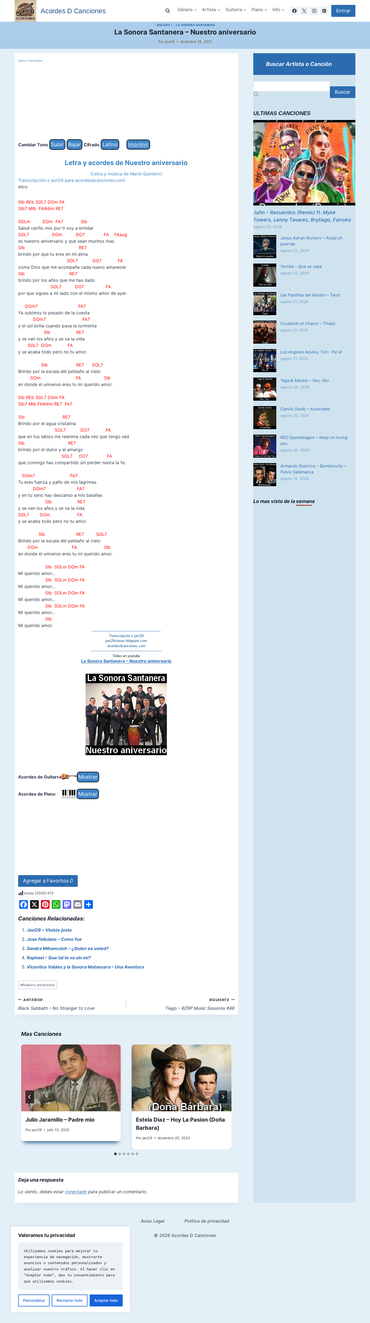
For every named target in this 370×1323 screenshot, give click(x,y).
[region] (70, 1269)
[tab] (115, 1154)
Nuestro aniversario (37, 985)
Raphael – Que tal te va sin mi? (59, 957)
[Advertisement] (126, 101)
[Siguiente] (223, 1096)
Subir (57, 144)
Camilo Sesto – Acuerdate (305, 409)
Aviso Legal (152, 1221)
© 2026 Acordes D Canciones (185, 1235)
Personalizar (34, 1300)
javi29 (170, 42)
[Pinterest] (324, 11)
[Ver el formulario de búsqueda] (168, 11)
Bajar (74, 144)
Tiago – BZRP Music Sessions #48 (200, 1004)
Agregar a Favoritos (48, 881)
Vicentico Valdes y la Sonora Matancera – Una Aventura (85, 967)
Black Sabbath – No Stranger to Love (56, 1004)
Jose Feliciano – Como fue (54, 939)
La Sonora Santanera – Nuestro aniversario (126, 661)
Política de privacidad (206, 1221)
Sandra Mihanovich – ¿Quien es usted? (68, 948)
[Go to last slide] (29, 1096)
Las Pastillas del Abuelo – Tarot (310, 294)
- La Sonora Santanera (194, 25)
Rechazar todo (70, 1300)
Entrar (343, 11)
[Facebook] (294, 11)
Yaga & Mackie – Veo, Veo (304, 380)
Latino (110, 144)
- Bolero (162, 25)
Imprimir (138, 144)
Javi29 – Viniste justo (49, 930)
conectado (76, 1191)
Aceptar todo (106, 1300)
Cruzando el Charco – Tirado (307, 323)
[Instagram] (314, 11)
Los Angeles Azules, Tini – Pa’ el (311, 352)
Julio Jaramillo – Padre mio (60, 1119)
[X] (304, 11)
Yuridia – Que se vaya (301, 266)
